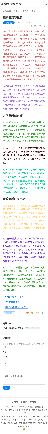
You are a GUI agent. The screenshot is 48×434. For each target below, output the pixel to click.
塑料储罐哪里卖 (12, 302)
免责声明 (33, 402)
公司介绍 (24, 11)
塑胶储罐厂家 (9, 313)
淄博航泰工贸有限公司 (27, 407)
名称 (5, 352)
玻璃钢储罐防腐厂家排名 (16, 307)
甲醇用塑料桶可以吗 (14, 297)
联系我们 (24, 402)
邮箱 (4, 364)
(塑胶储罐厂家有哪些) (14, 328)
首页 (15, 11)
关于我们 (15, 402)
